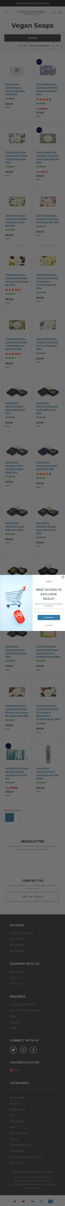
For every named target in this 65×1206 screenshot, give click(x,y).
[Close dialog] (63, 577)
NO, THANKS (48, 625)
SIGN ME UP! (48, 617)
